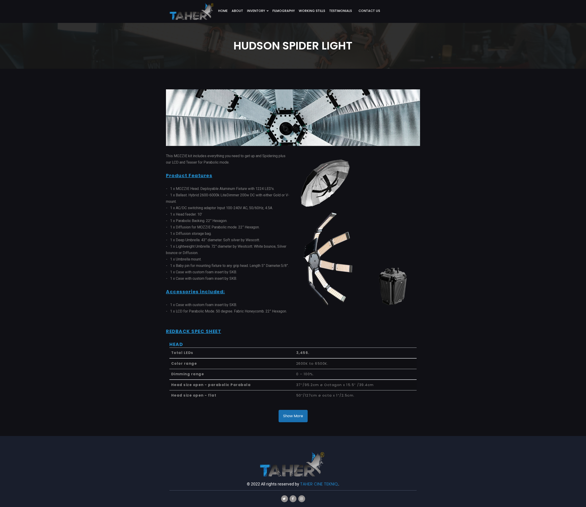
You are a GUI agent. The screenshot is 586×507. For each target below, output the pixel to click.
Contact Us (369, 10)
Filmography (283, 10)
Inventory (256, 10)
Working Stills (312, 10)
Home (223, 10)
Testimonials (340, 10)
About (237, 10)
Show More (293, 416)
